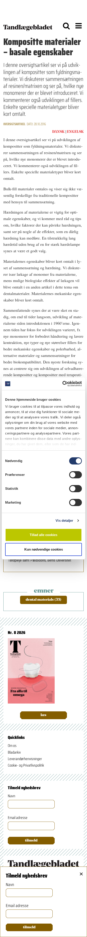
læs (43, 715)
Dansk (58, 132)
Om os (12, 745)
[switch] (75, 474)
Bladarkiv (14, 752)
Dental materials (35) (43, 600)
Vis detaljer (64, 520)
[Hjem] (27, 26)
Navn (11, 796)
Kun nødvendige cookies (43, 549)
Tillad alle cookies (43, 535)
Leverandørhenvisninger (25, 759)
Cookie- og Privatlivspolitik (26, 765)
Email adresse (17, 817)
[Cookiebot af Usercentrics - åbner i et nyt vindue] (62, 384)
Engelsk (75, 132)
